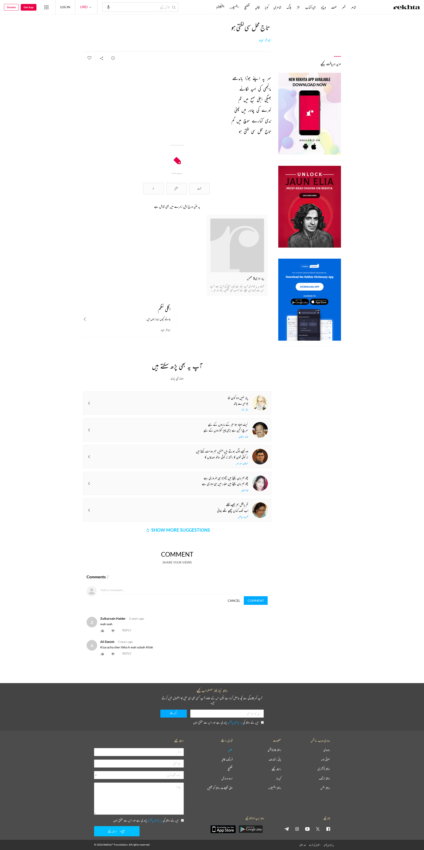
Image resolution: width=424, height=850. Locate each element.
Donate (11, 7)
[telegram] (286, 828)
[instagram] (297, 828)
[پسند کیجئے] (89, 58)
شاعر (353, 7)
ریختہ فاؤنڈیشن (274, 750)
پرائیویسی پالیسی (234, 722)
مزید (208, 7)
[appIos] (223, 829)
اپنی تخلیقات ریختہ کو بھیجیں (220, 788)
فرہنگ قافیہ (227, 759)
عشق (176, 188)
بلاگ (289, 7)
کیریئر (278, 778)
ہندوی (327, 750)
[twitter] (317, 828)
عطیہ (230, 750)
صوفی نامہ (325, 759)
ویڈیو (323, 7)
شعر (344, 7)
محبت (199, 188)
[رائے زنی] (113, 57)
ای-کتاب (310, 7)
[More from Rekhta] (46, 7)
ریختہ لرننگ (324, 778)
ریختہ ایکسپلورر (274, 788)
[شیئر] (101, 58)
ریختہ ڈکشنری (324, 769)
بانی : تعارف (275, 759)
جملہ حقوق (302, 845)
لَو (153, 188)
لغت (334, 7)
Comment (256, 600)
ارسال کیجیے (112, 831)
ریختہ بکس (325, 788)
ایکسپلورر (234, 7)
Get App (29, 7)
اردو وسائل (227, 778)
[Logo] (406, 8)
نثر (298, 7)
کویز (266, 7)
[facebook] (328, 828)
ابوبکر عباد (265, 40)
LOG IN (65, 7)
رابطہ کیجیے (276, 769)
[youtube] (307, 828)
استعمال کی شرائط (314, 845)
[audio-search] (108, 6)
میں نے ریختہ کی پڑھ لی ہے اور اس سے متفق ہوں (225, 722)
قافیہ (257, 7)
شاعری (277, 7)
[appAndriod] (250, 829)
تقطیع (247, 7)
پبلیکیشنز (220, 7)
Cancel (234, 600)
